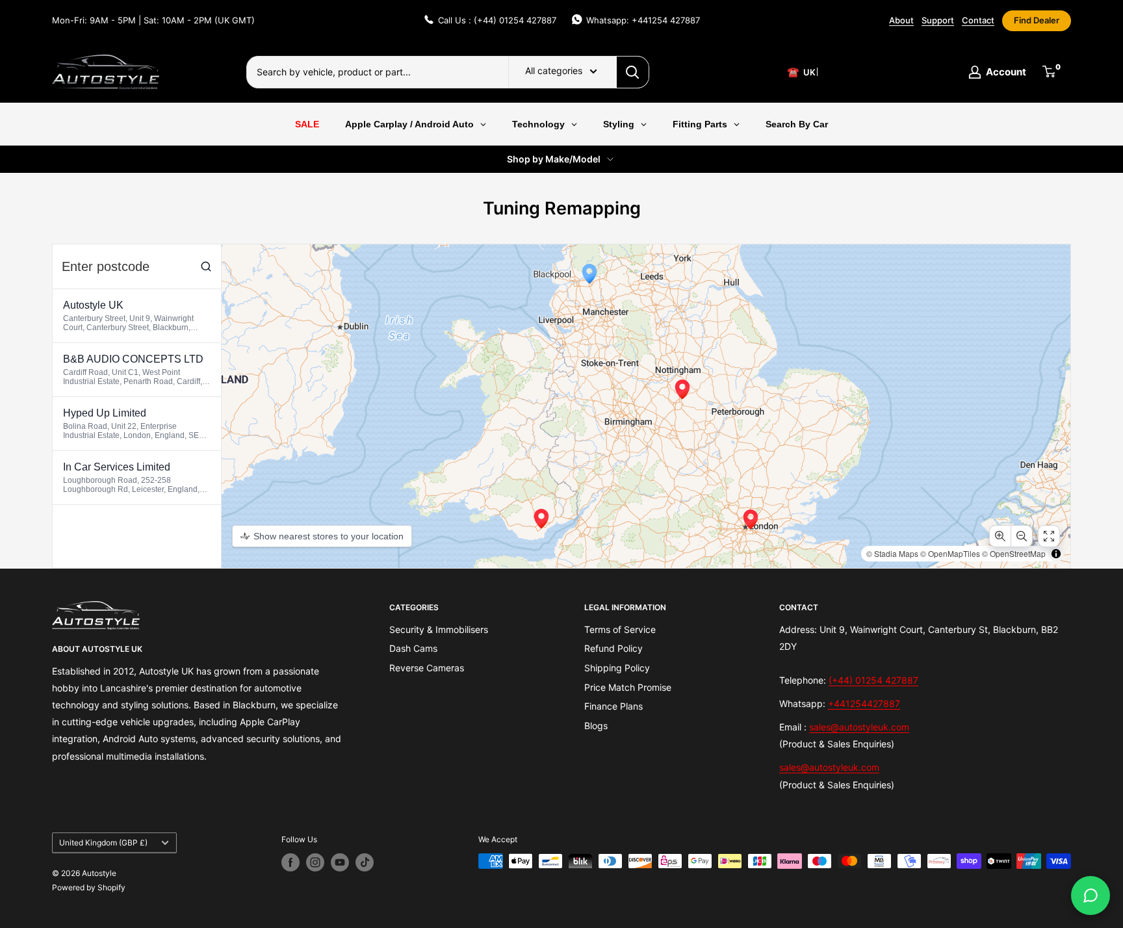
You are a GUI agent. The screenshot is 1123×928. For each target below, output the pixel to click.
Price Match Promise (627, 687)
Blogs (596, 725)
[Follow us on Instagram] (315, 862)
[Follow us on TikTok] (364, 862)
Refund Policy (613, 648)
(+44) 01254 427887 (873, 680)
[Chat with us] (1090, 895)
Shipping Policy (617, 667)
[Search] (633, 72)
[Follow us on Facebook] (290, 862)
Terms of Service (620, 629)
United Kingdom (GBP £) (103, 842)
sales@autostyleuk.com (859, 726)
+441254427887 (864, 703)
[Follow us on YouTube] (340, 862)
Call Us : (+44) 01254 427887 (497, 20)
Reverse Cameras (426, 667)
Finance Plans (613, 706)
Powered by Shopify (88, 887)
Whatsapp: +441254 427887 (643, 20)
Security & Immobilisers (438, 629)
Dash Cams (413, 648)
